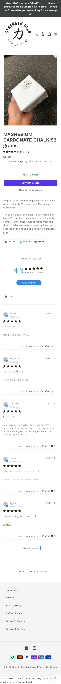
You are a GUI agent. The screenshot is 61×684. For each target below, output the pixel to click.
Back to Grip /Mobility (33, 571)
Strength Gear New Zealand (25, 667)
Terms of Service (15, 629)
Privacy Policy (14, 605)
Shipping (22, 161)
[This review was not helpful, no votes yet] (52, 346)
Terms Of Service (15, 621)
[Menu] (56, 34)
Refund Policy (14, 613)
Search (10, 597)
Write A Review (29, 282)
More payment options (30, 190)
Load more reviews (29, 548)
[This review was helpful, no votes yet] (46, 346)
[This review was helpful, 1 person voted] (46, 446)
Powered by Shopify (47, 667)
